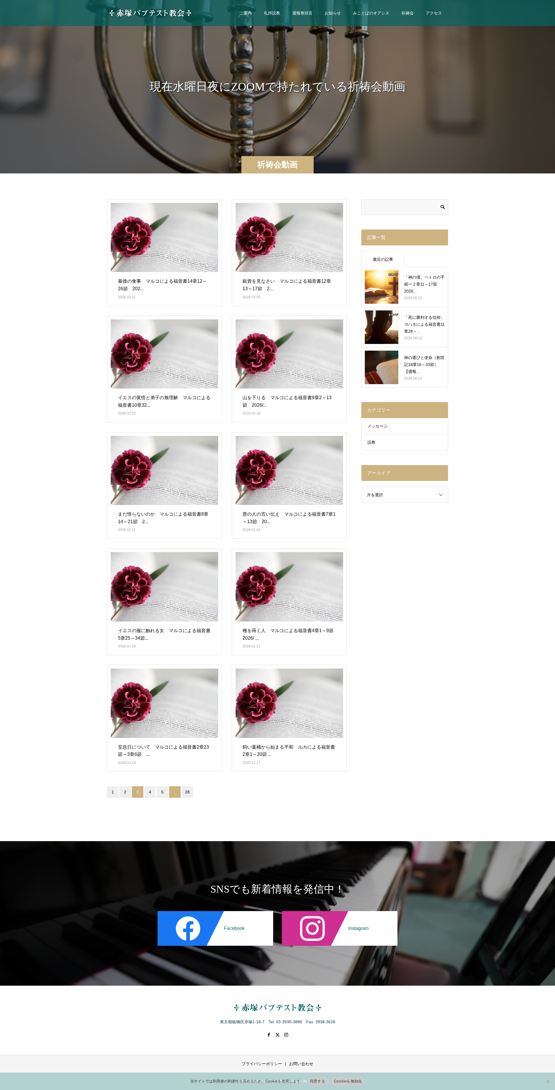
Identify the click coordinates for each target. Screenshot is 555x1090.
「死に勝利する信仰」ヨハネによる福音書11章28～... (424, 324)
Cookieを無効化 (348, 1081)
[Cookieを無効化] (548, 1081)
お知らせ (333, 13)
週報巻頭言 (302, 13)
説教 (371, 442)
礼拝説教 (272, 13)
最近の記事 (383, 259)
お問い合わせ (301, 1063)
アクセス (434, 13)
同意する (317, 1081)
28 (187, 792)
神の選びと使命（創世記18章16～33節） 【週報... (424, 364)
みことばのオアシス (371, 13)
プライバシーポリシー (262, 1063)
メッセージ (377, 426)
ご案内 (246, 13)
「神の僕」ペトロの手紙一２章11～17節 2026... (424, 284)
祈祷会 (408, 13)
